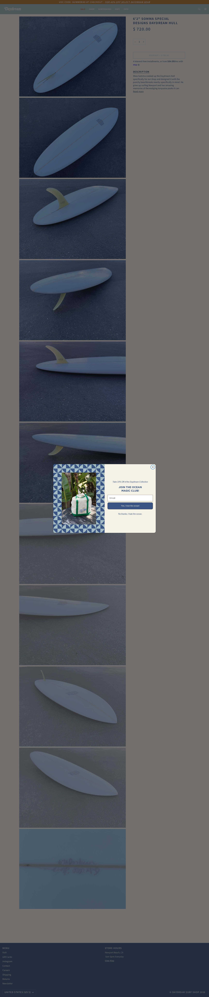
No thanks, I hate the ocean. (130, 514)
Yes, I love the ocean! (130, 506)
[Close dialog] (153, 467)
